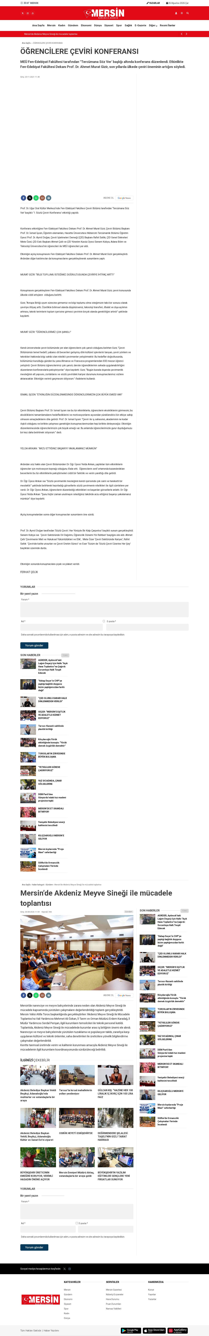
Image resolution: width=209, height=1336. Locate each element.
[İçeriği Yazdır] (48, 198)
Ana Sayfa (38, 25)
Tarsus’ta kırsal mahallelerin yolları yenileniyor (46, 34)
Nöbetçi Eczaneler (114, 1294)
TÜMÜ (65, 655)
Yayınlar (152, 1294)
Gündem (73, 25)
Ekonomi (86, 25)
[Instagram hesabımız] (28, 13)
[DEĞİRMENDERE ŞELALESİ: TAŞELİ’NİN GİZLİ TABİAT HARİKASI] (115, 1118)
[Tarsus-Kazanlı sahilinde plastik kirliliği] (28, 734)
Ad (23, 621)
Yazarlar (152, 1299)
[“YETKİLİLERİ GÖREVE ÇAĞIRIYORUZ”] (28, 775)
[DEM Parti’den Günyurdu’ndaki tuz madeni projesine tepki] (28, 802)
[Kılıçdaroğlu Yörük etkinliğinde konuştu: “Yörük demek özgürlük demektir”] (28, 747)
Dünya (98, 25)
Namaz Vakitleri (113, 1308)
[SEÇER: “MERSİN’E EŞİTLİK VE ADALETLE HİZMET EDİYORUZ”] (28, 720)
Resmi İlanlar (167, 25)
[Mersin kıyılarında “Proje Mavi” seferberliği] (28, 857)
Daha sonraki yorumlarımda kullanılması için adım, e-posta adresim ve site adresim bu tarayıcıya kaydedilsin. (73, 634)
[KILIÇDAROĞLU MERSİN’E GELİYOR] (28, 843)
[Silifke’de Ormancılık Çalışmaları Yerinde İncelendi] (28, 871)
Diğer (152, 25)
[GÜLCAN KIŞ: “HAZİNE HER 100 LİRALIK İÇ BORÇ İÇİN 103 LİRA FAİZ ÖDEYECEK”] (115, 1075)
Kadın (61, 25)
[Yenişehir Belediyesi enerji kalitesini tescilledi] (28, 830)
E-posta (111, 621)
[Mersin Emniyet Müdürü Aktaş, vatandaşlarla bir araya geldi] (77, 1158)
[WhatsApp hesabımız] (33, 13)
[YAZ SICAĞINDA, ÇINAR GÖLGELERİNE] (28, 789)
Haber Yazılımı (51, 1330)
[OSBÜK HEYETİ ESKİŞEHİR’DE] (77, 1118)
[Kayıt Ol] (176, 13)
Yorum (25, 599)
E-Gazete (140, 25)
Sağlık (128, 25)
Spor (119, 25)
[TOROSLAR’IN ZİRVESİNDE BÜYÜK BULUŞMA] (28, 761)
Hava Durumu (112, 1299)
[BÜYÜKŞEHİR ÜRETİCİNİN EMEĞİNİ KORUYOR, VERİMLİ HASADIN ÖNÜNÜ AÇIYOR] (38, 1158)
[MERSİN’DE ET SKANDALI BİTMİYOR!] (28, 816)
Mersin (51, 25)
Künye (151, 1290)
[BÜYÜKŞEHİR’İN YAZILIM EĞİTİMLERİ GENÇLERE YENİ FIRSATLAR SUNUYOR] (115, 1158)
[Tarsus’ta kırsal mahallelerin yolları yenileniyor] (77, 1075)
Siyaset (108, 25)
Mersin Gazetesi (114, 1290)
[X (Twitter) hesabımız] (23, 13)
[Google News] (124, 198)
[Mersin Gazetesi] (104, 18)
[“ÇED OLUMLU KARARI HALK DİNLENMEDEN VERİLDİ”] (28, 706)
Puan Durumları (113, 1304)
